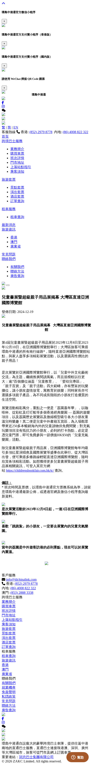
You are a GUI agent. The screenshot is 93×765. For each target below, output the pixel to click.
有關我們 (17, 267)
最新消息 (9, 225)
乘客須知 (17, 171)
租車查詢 (17, 217)
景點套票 (17, 187)
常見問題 (9, 254)
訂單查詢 (17, 201)
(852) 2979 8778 (40, 132)
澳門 (13, 242)
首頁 (5, 136)
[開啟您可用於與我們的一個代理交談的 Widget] (77, 757)
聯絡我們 (9, 259)
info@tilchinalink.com (21, 579)
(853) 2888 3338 (21, 592)
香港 (13, 237)
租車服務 (9, 209)
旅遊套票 (9, 179)
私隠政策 (9, 696)
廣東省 (15, 246)
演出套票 (17, 192)
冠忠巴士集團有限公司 (36, 757)
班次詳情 (17, 158)
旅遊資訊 (9, 229)
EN (15, 127)
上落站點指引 (20, 167)
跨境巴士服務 (12, 141)
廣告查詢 (17, 276)
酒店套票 (17, 196)
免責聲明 (9, 692)
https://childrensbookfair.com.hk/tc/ (30, 470)
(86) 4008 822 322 (75, 132)
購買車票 (17, 153)
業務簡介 (17, 149)
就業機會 (9, 687)
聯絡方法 (17, 271)
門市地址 (17, 162)
